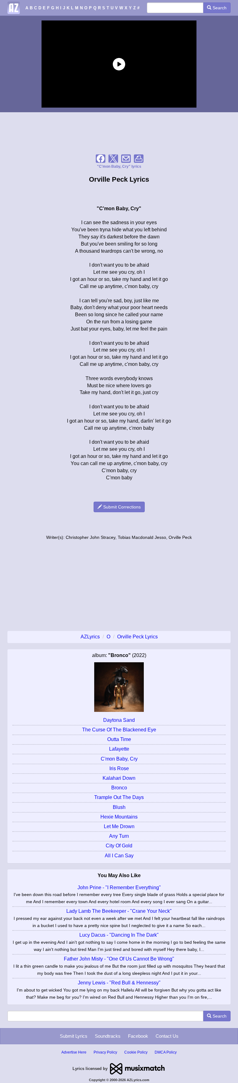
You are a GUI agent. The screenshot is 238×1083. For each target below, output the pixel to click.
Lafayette (119, 749)
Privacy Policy (105, 1052)
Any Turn (119, 836)
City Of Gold (119, 845)
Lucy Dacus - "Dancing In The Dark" (119, 935)
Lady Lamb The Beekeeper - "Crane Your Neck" (119, 911)
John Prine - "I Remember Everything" (119, 887)
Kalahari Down (119, 778)
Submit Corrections (121, 506)
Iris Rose (119, 768)
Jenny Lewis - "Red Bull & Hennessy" (119, 982)
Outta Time (119, 739)
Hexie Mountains (119, 816)
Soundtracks (108, 1036)
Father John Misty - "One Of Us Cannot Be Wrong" (119, 958)
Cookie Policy (136, 1052)
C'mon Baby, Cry (119, 758)
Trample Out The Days (119, 797)
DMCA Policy (166, 1052)
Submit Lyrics (73, 1036)
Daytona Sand (119, 720)
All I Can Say (119, 855)
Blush (119, 807)
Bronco (119, 787)
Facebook (138, 1036)
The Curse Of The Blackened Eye (119, 729)
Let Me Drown (119, 826)
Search (219, 7)
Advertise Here (73, 1052)
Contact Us (167, 1036)
